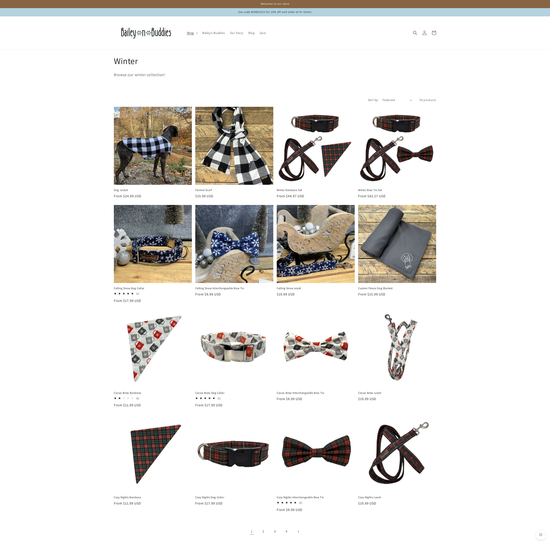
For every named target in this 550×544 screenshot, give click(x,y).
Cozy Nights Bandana (127, 497)
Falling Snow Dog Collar (129, 288)
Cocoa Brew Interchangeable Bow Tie (300, 393)
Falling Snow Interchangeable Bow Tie (219, 288)
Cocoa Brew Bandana (127, 393)
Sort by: (373, 100)
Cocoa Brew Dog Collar (210, 393)
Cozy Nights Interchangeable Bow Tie (300, 497)
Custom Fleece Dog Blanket (375, 288)
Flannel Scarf (203, 190)
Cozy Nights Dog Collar (209, 497)
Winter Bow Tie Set (370, 190)
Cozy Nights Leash (369, 497)
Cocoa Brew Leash (369, 393)
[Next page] (298, 531)
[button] (192, 32)
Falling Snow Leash (289, 288)
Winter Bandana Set (289, 190)
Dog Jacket (121, 190)
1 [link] (252, 531)
